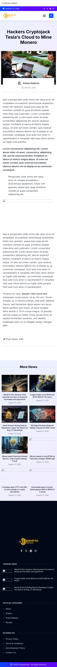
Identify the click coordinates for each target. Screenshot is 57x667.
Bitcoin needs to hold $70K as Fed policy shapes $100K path (42, 457)
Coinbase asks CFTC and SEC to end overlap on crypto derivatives (14, 489)
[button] (44, 15)
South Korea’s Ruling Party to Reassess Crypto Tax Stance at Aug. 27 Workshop (15, 427)
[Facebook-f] (44, 8)
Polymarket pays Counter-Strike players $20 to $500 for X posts (42, 489)
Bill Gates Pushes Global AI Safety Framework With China (42, 426)
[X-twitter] (47, 8)
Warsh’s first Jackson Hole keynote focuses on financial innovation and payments (14, 397)
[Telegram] (50, 8)
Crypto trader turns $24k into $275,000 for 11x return (42, 396)
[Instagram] (53, 8)
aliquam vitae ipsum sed (34, 293)
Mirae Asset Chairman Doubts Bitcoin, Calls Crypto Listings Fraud (14, 458)
